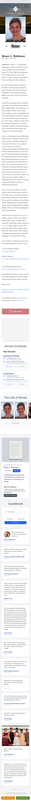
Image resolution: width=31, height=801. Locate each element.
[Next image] (27, 736)
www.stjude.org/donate (8, 251)
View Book (7, 470)
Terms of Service (20, 794)
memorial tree (21, 298)
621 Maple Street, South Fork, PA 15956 (16, 363)
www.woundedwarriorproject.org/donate (13, 269)
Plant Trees (21, 366)
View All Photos (16, 423)
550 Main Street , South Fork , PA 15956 (16, 381)
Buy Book (16, 470)
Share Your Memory (10, 495)
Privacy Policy (11, 794)
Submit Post (15, 522)
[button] (15, 736)
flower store (20, 300)
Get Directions (9, 366)
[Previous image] (3, 736)
